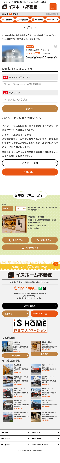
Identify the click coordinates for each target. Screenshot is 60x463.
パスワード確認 (30, 163)
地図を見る (46, 239)
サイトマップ (6, 444)
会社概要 (4, 432)
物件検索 (9, 19)
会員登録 (24, 19)
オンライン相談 (40, 313)
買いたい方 (36, 432)
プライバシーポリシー (40, 444)
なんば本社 (20, 208)
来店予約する (32, 247)
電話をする (17, 239)
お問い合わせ (30, 172)
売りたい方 (5, 438)
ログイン (54, 19)
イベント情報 (37, 438)
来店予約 (39, 19)
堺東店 (5, 208)
